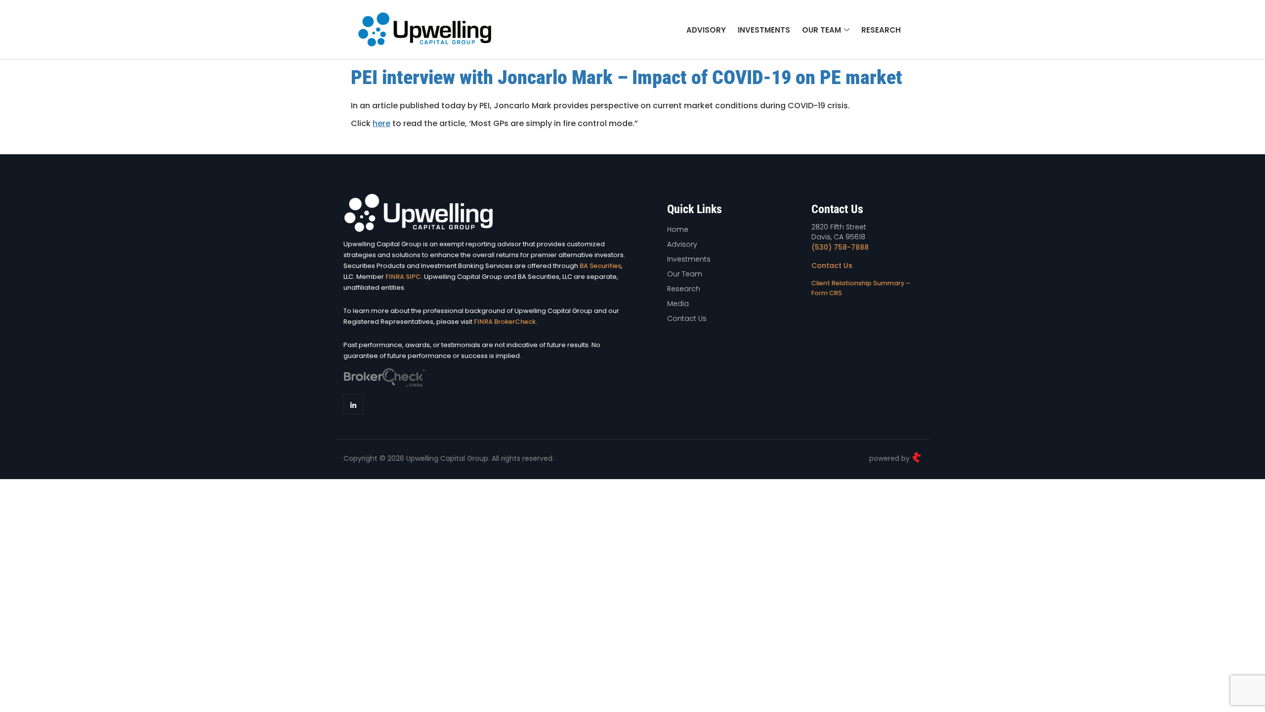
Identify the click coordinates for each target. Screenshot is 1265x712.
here (381, 123)
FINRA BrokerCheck (505, 321)
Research (881, 30)
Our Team (821, 30)
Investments (764, 30)
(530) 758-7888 (840, 247)
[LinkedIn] (353, 404)
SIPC (413, 276)
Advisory (706, 30)
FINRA (394, 276)
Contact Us (831, 265)
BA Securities (600, 265)
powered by (890, 458)
